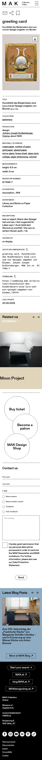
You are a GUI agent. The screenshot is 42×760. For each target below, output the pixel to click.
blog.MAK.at (20, 681)
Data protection (8, 745)
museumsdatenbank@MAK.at (11, 714)
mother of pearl (22, 146)
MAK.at (19, 674)
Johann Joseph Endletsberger (17, 133)
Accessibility (7, 752)
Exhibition (9, 321)
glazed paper (20, 150)
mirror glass (8, 153)
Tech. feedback (12, 511)
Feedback (10, 506)
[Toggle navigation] (36, 3)
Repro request (11, 496)
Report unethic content (14, 501)
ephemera (7, 119)
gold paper (7, 150)
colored (33, 156)
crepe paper (8, 146)
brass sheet (21, 153)
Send (21, 577)
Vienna (5, 136)
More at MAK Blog (19, 655)
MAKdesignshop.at (20, 689)
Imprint (5, 748)
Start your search (19, 667)
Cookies (5, 755)
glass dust (33, 153)
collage (6, 156)
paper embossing (19, 156)
